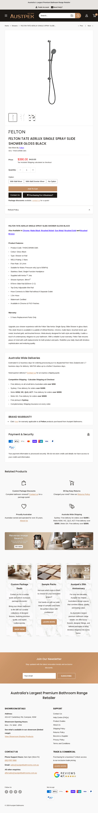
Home (7, 26)
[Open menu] (6, 16)
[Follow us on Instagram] (11, 791)
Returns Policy (84, 494)
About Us (24, 521)
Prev (81, 26)
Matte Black (35, 230)
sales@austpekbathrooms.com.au (25, 765)
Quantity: (12, 170)
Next (89, 26)
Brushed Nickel (47, 230)
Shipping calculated (35, 162)
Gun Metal (59, 230)
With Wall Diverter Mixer (35, 181)
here (16, 421)
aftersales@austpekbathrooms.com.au (21, 773)
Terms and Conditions (61, 743)
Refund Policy (13, 210)
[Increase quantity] (32, 169)
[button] (94, 15)
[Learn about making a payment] (31, 444)
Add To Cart (33, 189)
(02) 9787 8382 (10, 760)
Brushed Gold (70, 230)
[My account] (86, 15)
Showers (15, 26)
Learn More (60, 766)
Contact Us (15, 195)
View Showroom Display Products (19, 736)
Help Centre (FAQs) (61, 717)
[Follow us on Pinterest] (15, 791)
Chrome (26, 230)
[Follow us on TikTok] (20, 791)
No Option (52, 181)
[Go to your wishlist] (90, 15)
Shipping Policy (59, 729)
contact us (36, 200)
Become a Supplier (60, 736)
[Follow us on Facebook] (6, 791)
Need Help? (58, 7)
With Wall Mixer (16, 181)
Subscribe (66, 676)
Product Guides (59, 721)
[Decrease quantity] (20, 169)
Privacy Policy (58, 740)
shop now (19, 629)
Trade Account (43, 7)
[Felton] (20, 130)
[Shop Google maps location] (65, 772)
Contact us (31, 373)
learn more (49, 622)
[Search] (78, 15)
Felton (21, 148)
